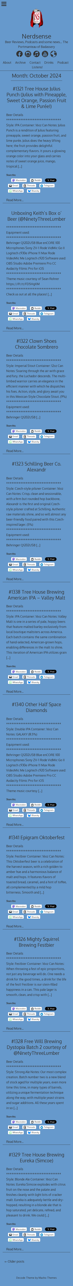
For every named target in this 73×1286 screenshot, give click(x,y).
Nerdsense (36, 36)
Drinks (49, 62)
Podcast (63, 62)
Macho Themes (48, 1277)
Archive (20, 62)
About (7, 62)
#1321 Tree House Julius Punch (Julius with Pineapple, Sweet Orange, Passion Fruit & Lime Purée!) (37, 97)
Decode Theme (25, 1277)
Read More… (15, 200)
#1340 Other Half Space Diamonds (36, 707)
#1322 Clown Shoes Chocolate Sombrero (36, 344)
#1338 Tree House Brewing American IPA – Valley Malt (36, 595)
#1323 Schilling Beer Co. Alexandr (36, 466)
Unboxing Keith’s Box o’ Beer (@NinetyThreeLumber (36, 216)
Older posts (16, 1261)
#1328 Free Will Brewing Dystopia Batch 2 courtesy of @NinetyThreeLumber (36, 1047)
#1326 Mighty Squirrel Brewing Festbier (36, 942)
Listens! (37, 67)
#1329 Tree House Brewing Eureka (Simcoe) (36, 1157)
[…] (20, 166)
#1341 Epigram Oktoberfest (37, 837)
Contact (35, 62)
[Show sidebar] (3, 4)
